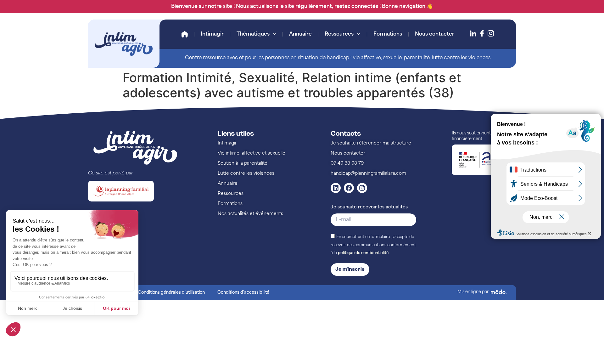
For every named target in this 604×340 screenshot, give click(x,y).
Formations (387, 34)
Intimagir (212, 34)
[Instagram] (362, 188)
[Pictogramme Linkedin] (473, 33)
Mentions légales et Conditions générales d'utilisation (151, 293)
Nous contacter (434, 34)
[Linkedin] (336, 188)
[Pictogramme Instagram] (491, 33)
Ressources (339, 34)
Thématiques (253, 34)
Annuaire (300, 34)
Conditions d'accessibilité (243, 293)
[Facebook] (349, 188)
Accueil (185, 34)
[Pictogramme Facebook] (482, 33)
